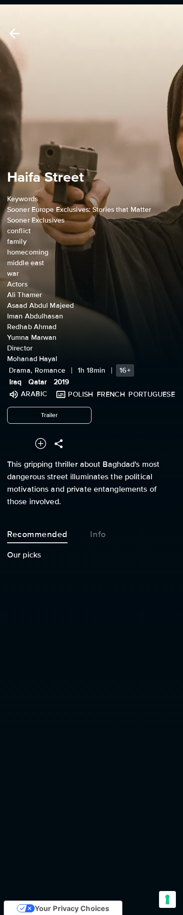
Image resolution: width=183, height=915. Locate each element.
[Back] (13, 33)
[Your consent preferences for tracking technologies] (167, 899)
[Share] (59, 443)
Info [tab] (98, 534)
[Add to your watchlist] (41, 443)
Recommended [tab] (37, 534)
